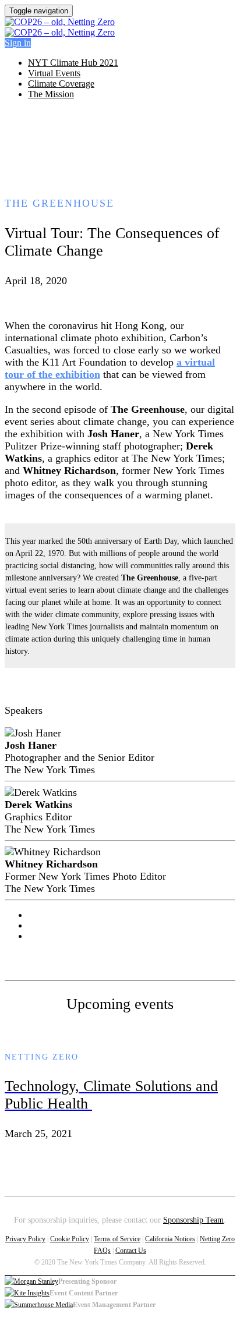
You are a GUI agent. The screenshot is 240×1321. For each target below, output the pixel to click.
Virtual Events (54, 73)
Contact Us (130, 1250)
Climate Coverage (61, 83)
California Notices (170, 1239)
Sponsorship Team (193, 1220)
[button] (18, 43)
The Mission (51, 94)
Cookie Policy (69, 1239)
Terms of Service (117, 1239)
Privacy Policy (25, 1239)
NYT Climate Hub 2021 (73, 63)
